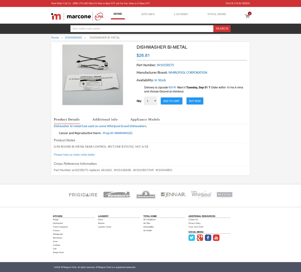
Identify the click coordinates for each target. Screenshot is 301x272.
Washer (101, 223)
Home (55, 37)
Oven (55, 241)
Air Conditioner (149, 220)
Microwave (57, 238)
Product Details (67, 119)
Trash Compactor (60, 227)
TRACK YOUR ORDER (237, 3)
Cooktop (56, 245)
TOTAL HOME (216, 14)
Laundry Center (104, 227)
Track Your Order (195, 227)
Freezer (56, 230)
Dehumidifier (148, 227)
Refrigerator (58, 234)
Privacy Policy (194, 223)
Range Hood (58, 252)
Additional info (105, 119)
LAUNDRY (181, 14)
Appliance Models (145, 119)
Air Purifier (147, 230)
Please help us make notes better (74, 154)
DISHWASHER (73, 37)
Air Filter (146, 223)
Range (56, 220)
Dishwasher (58, 223)
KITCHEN (148, 14)
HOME (118, 13)
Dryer (100, 220)
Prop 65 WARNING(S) (117, 133)
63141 (172, 87)
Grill (54, 249)
